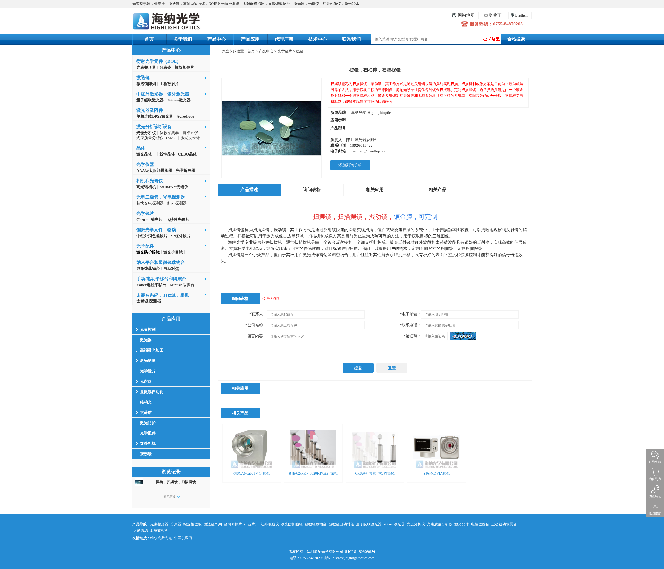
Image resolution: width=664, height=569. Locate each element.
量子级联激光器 (369, 524)
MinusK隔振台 (182, 285)
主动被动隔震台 (504, 524)
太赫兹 (146, 412)
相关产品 (437, 189)
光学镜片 (145, 213)
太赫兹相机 (159, 530)
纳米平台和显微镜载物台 (160, 262)
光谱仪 (146, 381)
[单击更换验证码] (463, 336)
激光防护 (148, 423)
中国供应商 (183, 538)
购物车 (495, 15)
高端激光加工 (151, 350)
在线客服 (655, 462)
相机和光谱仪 (149, 180)
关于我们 (183, 39)
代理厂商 (284, 39)
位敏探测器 (169, 133)
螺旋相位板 (192, 524)
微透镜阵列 (213, 524)
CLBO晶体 (187, 154)
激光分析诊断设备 (154, 126)
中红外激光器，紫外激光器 (162, 94)
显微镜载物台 (316, 524)
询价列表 (655, 479)
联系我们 (351, 39)
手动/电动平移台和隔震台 (161, 278)
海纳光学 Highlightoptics (371, 112)
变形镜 (146, 454)
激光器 (146, 340)
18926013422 (361, 145)
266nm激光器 (394, 524)
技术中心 (317, 39)
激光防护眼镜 (292, 524)
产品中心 (216, 39)
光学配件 (145, 246)
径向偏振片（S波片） (241, 524)
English (521, 15)
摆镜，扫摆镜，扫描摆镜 (176, 482)
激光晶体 (461, 524)
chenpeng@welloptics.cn (370, 151)
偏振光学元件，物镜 (156, 229)
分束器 (175, 524)
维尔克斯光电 (161, 538)
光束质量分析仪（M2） (156, 138)
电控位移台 (480, 524)
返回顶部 (655, 513)
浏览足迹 (655, 496)
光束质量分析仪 (439, 524)
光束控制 (148, 329)
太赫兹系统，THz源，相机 (162, 295)
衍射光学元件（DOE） (158, 61)
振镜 (299, 51)
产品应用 (250, 39)
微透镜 (143, 77)
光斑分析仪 (416, 524)
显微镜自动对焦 (341, 524)
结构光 (146, 402)
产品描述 (249, 189)
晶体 (140, 148)
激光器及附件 (149, 110)
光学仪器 (145, 164)
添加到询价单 (350, 165)
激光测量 (148, 361)
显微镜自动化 (151, 392)
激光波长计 (190, 138)
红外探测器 (177, 203)
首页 (149, 39)
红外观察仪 (270, 524)
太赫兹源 (140, 530)
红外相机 (148, 443)
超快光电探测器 (150, 203)
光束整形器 (159, 524)
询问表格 (312, 189)
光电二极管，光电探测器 (160, 197)
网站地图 (466, 15)
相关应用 (375, 189)
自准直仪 (190, 133)
